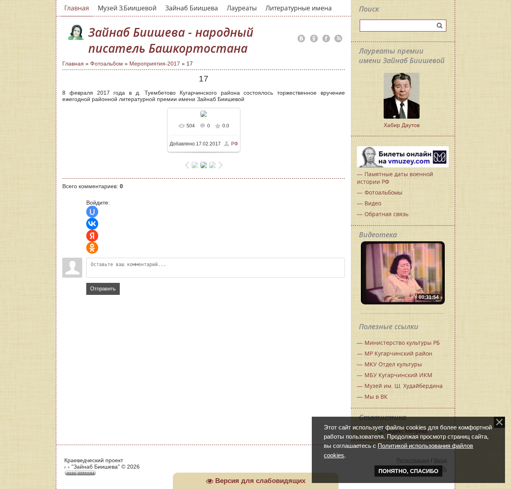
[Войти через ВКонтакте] (92, 224)
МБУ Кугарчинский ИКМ (398, 375)
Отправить (103, 289)
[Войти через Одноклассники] (92, 248)
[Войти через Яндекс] (92, 236)
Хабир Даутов (402, 125)
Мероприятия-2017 (154, 63)
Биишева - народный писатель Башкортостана (171, 40)
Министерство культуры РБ (402, 342)
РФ (234, 144)
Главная (73, 63)
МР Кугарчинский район (398, 353)
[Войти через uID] (92, 212)
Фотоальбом (106, 63)
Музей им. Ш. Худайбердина (403, 386)
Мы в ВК (376, 396)
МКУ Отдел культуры (393, 364)
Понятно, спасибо (408, 471)
